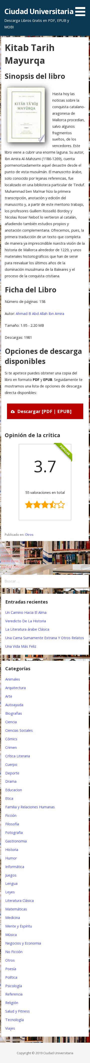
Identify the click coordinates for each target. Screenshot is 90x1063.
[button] (82, 9)
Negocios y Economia (23, 943)
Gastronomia (16, 841)
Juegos (10, 875)
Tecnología (14, 1019)
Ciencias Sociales (19, 730)
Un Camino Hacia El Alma (25, 612)
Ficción (10, 815)
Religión (11, 1002)
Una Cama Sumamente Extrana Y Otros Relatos (44, 637)
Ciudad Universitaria (39, 11)
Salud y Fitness (17, 1011)
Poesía (10, 968)
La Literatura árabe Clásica (27, 629)
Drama (10, 781)
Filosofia (12, 824)
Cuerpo (11, 764)
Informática (14, 866)
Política (11, 977)
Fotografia (14, 832)
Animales (12, 679)
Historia (11, 849)
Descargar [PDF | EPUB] (44, 411)
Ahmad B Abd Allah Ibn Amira (40, 313)
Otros (29, 535)
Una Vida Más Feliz (20, 646)
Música (11, 934)
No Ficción (13, 951)
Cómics (11, 739)
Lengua (11, 883)
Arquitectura (15, 687)
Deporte (12, 773)
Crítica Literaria (17, 756)
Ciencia (11, 721)
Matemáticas (16, 909)
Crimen (11, 747)
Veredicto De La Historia (25, 621)
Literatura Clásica (19, 900)
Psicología (13, 985)
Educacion (13, 789)
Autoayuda (14, 704)
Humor (11, 858)
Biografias (13, 713)
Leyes (10, 892)
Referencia (13, 994)
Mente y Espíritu (18, 926)
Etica (9, 798)
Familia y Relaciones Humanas (30, 807)
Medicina (12, 917)
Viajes (10, 1028)
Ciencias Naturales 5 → (71, 549)
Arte (8, 696)
